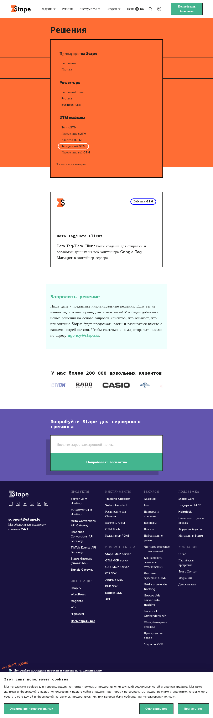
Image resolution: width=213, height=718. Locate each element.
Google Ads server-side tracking (152, 600)
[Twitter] (17, 503)
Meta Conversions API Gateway (83, 523)
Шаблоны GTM (115, 523)
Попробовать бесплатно (187, 8)
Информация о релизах (153, 537)
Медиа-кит (185, 578)
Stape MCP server (118, 554)
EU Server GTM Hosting (81, 512)
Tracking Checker (117, 499)
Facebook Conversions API (155, 613)
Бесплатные (69, 63)
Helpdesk (185, 512)
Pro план (67, 98)
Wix (73, 607)
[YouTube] (24, 503)
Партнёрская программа (186, 562)
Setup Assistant (116, 505)
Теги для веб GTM (73, 146)
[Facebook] (10, 503)
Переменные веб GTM (76, 152)
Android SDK (114, 580)
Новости (149, 529)
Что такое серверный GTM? (155, 575)
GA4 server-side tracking (155, 586)
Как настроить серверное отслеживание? (153, 562)
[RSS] (46, 503)
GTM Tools (112, 529)
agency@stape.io (83, 335)
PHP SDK (111, 586)
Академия (150, 499)
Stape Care (186, 499)
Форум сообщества (190, 529)
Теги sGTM (69, 127)
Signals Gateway (82, 569)
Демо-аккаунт (187, 584)
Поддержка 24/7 (189, 505)
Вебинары (150, 523)
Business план (71, 105)
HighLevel (77, 614)
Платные (67, 69)
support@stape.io (24, 519)
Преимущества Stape (78, 53)
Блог (147, 505)
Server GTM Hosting (79, 501)
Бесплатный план (73, 92)
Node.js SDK (113, 593)
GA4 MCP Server (117, 567)
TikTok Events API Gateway (83, 549)
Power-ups (69, 82)
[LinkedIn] (39, 503)
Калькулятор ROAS (117, 535)
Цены (130, 9)
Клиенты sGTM (72, 140)
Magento (77, 601)
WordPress (78, 594)
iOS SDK (111, 573)
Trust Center (187, 571)
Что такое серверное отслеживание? (157, 549)
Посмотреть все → (83, 623)
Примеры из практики (152, 514)
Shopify (76, 588)
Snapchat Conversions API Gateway (82, 536)
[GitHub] (32, 503)
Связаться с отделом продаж (191, 520)
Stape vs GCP (153, 644)
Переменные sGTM (74, 134)
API (107, 599)
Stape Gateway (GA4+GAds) (81, 560)
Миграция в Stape (190, 535)
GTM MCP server (117, 560)
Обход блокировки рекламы (155, 624)
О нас (182, 554)
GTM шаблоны (72, 118)
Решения (67, 9)
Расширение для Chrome (115, 514)
